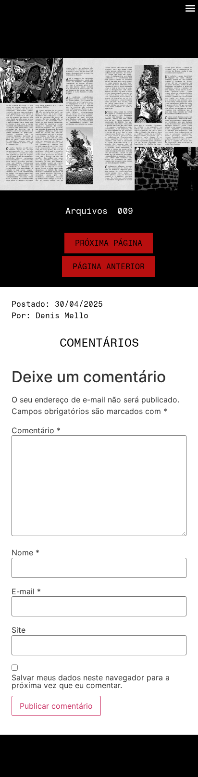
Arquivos (86, 211)
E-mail (26, 591)
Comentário (36, 430)
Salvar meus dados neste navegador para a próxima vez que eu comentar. (91, 681)
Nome (25, 552)
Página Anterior (109, 266)
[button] (190, 8)
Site (18, 630)
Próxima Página (108, 243)
